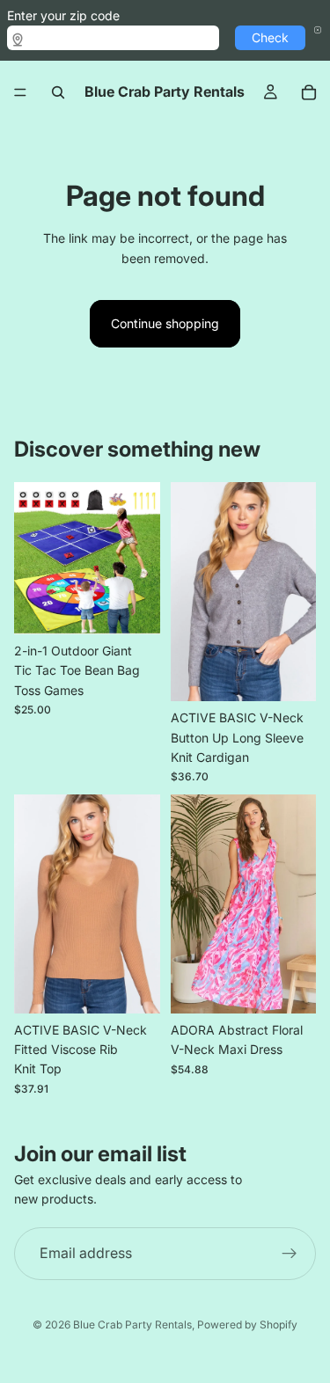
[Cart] (309, 92)
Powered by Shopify (247, 1324)
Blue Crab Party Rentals (132, 1324)
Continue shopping (165, 323)
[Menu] (20, 92)
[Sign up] (289, 1253)
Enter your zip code (63, 15)
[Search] (58, 92)
